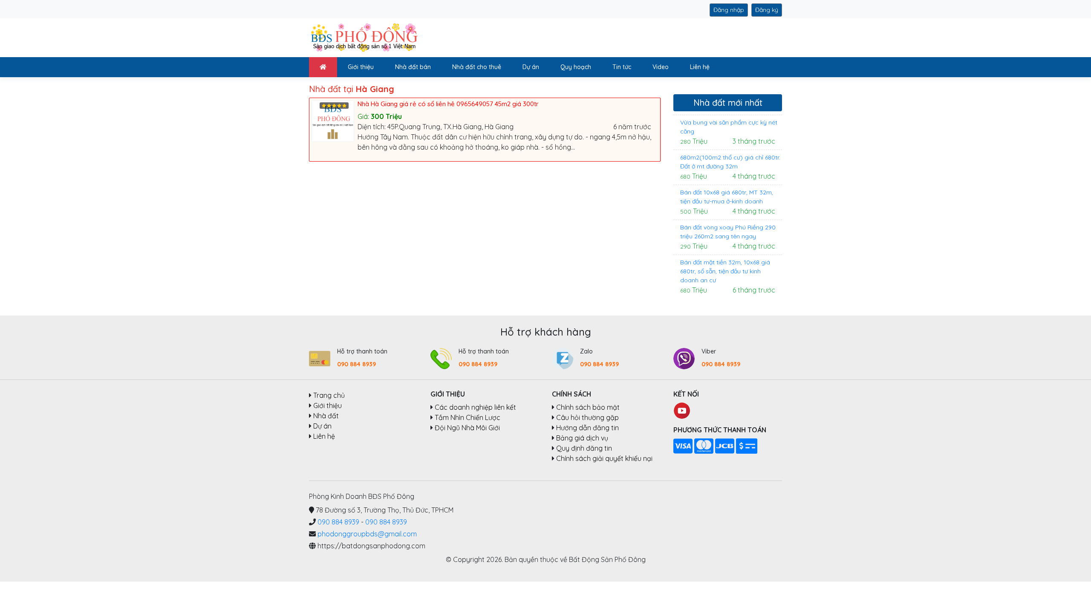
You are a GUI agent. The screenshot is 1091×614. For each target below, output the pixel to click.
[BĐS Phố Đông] (363, 37)
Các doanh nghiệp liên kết (475, 407)
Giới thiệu (361, 67)
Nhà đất (326, 416)
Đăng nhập (728, 10)
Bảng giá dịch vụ (582, 438)
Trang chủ (329, 395)
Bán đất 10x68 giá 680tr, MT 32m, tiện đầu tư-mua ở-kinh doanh (726, 196)
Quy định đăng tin (584, 448)
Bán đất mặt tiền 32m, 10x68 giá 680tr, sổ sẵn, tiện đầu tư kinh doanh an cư (725, 271)
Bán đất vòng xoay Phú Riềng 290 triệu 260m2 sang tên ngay (728, 231)
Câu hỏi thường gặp (587, 417)
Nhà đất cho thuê (476, 67)
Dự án (530, 67)
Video (660, 67)
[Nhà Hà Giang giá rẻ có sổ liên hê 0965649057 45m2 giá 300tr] (335, 120)
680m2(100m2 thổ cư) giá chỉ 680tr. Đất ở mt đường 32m (730, 162)
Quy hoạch (575, 67)
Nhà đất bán (413, 67)
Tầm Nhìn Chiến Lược (467, 417)
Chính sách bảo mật (588, 407)
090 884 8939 (356, 364)
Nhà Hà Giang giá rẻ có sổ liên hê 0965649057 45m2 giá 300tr (448, 104)
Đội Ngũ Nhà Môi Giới (467, 427)
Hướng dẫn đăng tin (587, 427)
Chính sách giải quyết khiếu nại (604, 458)
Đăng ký (766, 10)
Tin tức (621, 67)
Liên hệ (700, 67)
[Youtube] (681, 409)
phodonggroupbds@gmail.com (367, 534)
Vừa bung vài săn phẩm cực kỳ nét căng (728, 127)
